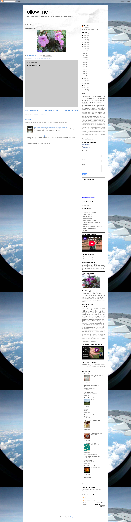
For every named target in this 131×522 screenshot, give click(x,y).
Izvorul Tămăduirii (97, 328)
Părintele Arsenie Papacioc (90, 327)
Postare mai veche (71, 110)
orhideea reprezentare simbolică (91, 226)
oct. (84, 55)
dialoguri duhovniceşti (89, 313)
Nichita (102, 293)
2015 (85, 42)
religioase (93, 341)
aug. (84, 60)
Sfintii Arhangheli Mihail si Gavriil (91, 131)
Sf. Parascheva (100, 121)
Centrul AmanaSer (86, 120)
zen (91, 135)
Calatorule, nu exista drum (90, 393)
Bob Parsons (93, 300)
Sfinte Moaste (89, 123)
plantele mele (47, 58)
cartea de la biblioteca (100, 134)
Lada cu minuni (88, 480)
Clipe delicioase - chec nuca (91, 465)
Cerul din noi (87, 477)
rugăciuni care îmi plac (98, 111)
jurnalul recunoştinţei (98, 100)
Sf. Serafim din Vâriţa (100, 128)
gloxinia (103, 268)
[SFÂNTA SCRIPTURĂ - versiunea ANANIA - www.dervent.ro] (93, 491)
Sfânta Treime (101, 119)
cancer (95, 109)
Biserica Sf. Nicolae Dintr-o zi (94, 113)
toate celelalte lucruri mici (95, 105)
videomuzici (101, 98)
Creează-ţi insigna (86, 147)
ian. (84, 76)
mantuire (84, 135)
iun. (84, 64)
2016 (85, 40)
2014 (85, 44)
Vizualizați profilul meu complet (90, 29)
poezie (93, 104)
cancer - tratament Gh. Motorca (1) (36, 136)
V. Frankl (103, 132)
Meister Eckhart (96, 298)
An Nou (97, 116)
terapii (99, 366)
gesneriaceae (40, 58)
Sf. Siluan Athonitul (95, 320)
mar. (84, 71)
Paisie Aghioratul (85, 331)
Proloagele (102, 326)
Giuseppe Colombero (90, 121)
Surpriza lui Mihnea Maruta (91, 385)
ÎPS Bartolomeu (91, 116)
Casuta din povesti (89, 398)
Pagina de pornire (51, 110)
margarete (88, 135)
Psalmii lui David (87, 334)
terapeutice (94, 366)
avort (93, 134)
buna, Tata (28, 119)
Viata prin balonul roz (90, 414)
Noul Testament (100, 330)
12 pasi (86, 409)
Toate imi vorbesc (95, 444)
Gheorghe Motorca (86, 364)
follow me (36, 12)
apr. (84, 69)
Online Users (85, 484)
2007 (85, 87)
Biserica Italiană (86, 112)
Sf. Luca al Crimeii (99, 117)
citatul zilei (91, 99)
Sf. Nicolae (90, 109)
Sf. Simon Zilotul (85, 130)
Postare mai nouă (31, 110)
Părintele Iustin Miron (97, 334)
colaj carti (98, 123)
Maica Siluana (99, 309)
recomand (85, 224)
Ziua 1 (92, 399)
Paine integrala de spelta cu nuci (92, 456)
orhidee (90, 268)
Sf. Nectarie (100, 112)
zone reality (99, 135)
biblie (94, 123)
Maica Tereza (93, 319)
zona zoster (94, 135)
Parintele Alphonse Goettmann (88, 332)
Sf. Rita (98, 317)
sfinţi (85, 328)
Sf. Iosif (94, 128)
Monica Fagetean (85, 144)
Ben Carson (85, 297)
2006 (85, 90)
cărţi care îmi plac (88, 212)
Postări (86, 497)
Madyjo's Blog (88, 460)
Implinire (86, 410)
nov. (84, 53)
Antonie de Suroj (96, 322)
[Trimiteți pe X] (47, 56)
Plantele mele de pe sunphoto (91, 258)
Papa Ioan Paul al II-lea (97, 331)
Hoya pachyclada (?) (89, 461)
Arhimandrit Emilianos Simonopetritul (95, 124)
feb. (84, 73)
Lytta (104, 113)
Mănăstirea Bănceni (92, 330)
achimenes (33, 58)
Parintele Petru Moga (100, 332)
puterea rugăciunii (85, 341)
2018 (85, 35)
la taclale (86, 431)
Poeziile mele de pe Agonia (90, 257)
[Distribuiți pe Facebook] (49, 56)
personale (86, 96)
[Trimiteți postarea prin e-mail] (40, 55)
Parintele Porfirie (88, 326)
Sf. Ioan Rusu (93, 112)
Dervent (89, 328)
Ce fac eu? (86, 416)
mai (84, 66)
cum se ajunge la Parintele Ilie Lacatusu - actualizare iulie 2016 (50, 127)
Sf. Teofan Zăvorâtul (94, 130)
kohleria (87, 267)
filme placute (89, 107)
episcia (84, 268)
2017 (85, 37)
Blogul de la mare (89, 374)
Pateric (96, 326)
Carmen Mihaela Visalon (91, 125)
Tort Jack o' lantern (95, 467)
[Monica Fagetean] (82, 146)
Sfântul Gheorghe (97, 132)
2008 (85, 85)
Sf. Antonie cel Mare (99, 127)
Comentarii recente (85, 205)
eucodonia (96, 268)
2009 (85, 83)
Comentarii (87, 500)
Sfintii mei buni (86, 111)
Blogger (72, 517)
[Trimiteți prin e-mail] (44, 56)
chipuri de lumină (97, 107)
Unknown (86, 27)
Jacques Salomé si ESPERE (90, 222)
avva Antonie (92, 339)
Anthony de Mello (87, 115)
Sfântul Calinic (89, 132)
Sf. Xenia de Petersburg (92, 119)
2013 (85, 46)
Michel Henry (95, 115)
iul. (84, 62)
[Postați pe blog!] (46, 56)
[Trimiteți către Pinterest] (51, 56)
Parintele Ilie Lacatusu (99, 324)
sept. (84, 57)
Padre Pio (89, 324)
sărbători (85, 102)
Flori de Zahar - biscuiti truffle (92, 420)
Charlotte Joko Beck (90, 117)
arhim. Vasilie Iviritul (86, 134)
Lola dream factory (89, 392)
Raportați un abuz (87, 139)
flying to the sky (92, 108)
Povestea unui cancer (90, 127)
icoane (85, 309)
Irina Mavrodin (101, 109)
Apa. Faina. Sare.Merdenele (91, 454)
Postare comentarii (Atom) (39, 114)
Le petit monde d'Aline (90, 443)
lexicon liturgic (100, 339)
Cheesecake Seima (95, 421)
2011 (85, 78)
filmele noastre (86, 100)
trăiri (85, 113)
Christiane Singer (96, 120)
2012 (85, 49)
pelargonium (86, 269)
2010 (85, 81)
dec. (84, 51)
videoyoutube (101, 104)
